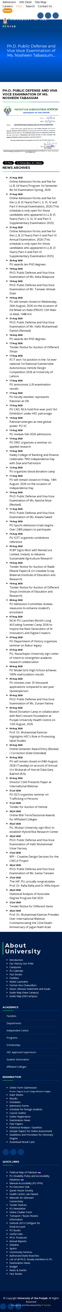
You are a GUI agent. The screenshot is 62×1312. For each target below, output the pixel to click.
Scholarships (13, 1045)
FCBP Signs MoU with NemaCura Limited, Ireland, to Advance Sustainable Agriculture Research (30, 554)
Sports (13, 1248)
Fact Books (15, 974)
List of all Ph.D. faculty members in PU (30, 1259)
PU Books (15, 1230)
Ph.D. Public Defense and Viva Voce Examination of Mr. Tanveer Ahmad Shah (32, 289)
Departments (14, 1023)
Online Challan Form (20, 1212)
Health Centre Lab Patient (23, 1194)
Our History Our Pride (21, 963)
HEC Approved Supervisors (21, 1052)
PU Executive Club (19, 1186)
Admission (9, 2)
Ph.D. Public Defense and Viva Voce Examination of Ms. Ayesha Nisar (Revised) (31, 500)
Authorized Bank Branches (24, 1255)
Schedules (15, 1102)
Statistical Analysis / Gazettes (25, 1127)
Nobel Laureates (18, 981)
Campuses (15, 967)
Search (30, 6)
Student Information (18, 1059)
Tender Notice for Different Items (31, 906)
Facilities (14, 978)
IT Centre (46, 1305)
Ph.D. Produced (18, 1237)
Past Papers (16, 1123)
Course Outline (17, 1113)
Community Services (20, 1252)
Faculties (11, 1016)
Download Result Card (21, 1142)
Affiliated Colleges (17, 1066)
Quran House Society (21, 1190)
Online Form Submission (29, 1089)
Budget (13, 1266)
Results (13, 1098)
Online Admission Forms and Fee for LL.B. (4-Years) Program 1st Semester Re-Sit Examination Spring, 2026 (33, 186)
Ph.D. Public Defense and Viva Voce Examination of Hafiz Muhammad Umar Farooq (31, 844)
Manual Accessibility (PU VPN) (26, 1183)
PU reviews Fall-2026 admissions (30, 434)
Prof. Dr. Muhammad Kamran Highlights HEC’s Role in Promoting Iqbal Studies (32, 736)
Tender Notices (18, 1205)
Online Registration (20, 1116)
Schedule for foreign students (25, 1109)
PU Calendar (16, 970)
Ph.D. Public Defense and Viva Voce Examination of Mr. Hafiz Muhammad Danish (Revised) (33, 326)
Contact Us (45, 6)
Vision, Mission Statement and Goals (29, 989)
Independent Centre (18, 1030)
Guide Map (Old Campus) (23, 996)
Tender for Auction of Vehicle (28, 807)
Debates (14, 1244)
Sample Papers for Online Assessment (30, 1131)
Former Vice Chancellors (23, 985)
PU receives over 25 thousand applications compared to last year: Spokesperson (31, 687)
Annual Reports (18, 1241)
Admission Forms (19, 1105)
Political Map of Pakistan (23, 1172)
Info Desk (25, 2)
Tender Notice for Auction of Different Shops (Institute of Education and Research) (34, 592)
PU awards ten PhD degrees (27, 264)
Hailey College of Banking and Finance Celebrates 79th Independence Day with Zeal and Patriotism (34, 459)
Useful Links (16, 1234)
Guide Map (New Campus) (24, 992)
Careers (8, 6)
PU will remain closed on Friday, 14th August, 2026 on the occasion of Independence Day (32, 484)
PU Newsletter (17, 1208)
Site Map (40, 2)
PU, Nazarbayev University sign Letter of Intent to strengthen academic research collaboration (34, 658)
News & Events (18, 1270)
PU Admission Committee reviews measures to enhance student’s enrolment (31, 608)
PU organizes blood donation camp (32, 471)
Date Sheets (16, 1094)
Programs (12, 1037)
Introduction (16, 960)
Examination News (19, 1120)
